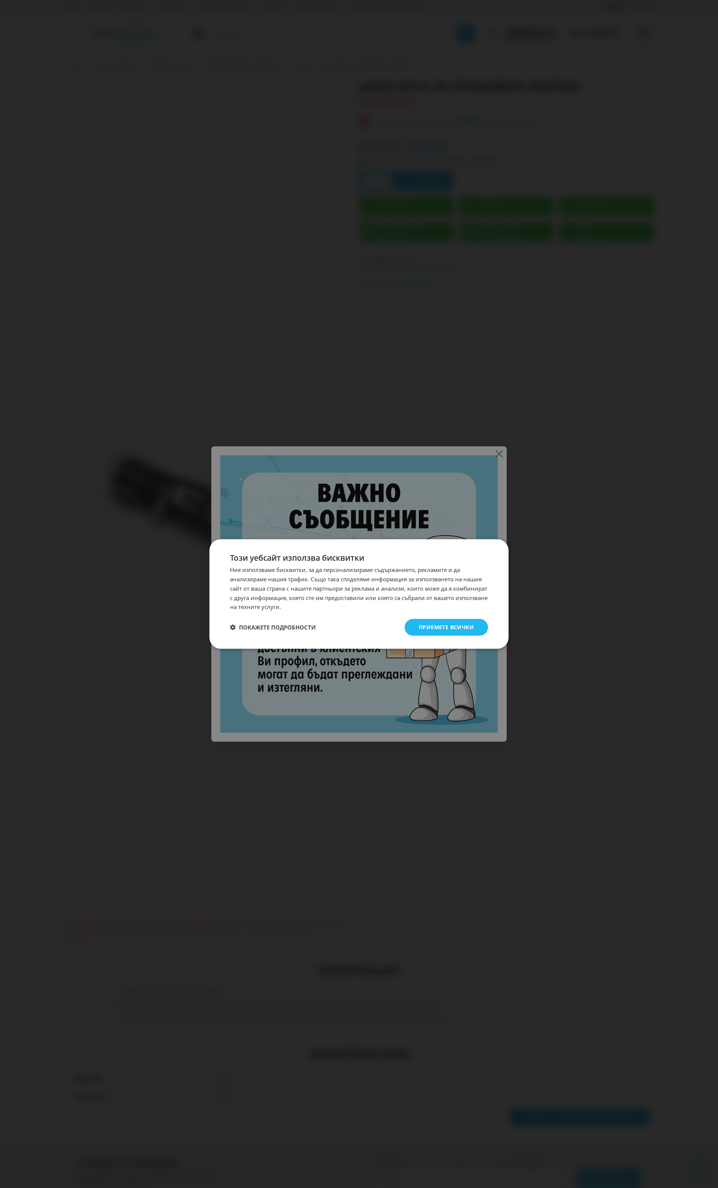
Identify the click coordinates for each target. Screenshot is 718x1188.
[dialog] (359, 594)
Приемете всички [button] (446, 627)
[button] (273, 627)
